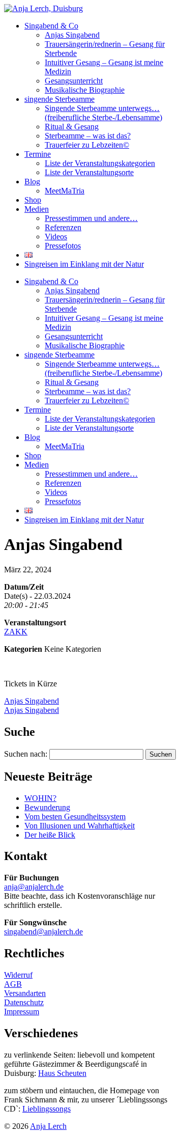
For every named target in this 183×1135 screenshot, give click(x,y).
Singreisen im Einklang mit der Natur (84, 264)
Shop (32, 200)
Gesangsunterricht (74, 80)
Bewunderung (47, 807)
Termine (37, 154)
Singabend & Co (51, 25)
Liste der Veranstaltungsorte (89, 172)
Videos (56, 236)
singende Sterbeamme (59, 99)
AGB (13, 984)
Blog (32, 181)
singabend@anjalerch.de (43, 931)
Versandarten (25, 993)
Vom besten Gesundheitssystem (75, 816)
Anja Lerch (48, 1126)
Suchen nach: (25, 754)
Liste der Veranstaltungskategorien (100, 163)
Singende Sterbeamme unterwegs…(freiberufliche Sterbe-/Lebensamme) (103, 113)
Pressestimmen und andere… (91, 218)
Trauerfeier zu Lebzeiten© (87, 145)
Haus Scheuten (62, 1073)
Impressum (21, 1011)
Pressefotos (63, 245)
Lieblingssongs (46, 1108)
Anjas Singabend (72, 35)
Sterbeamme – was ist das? (88, 135)
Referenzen (63, 227)
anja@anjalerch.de (34, 886)
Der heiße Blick (49, 835)
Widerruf (18, 975)
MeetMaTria (64, 190)
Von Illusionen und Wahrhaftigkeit (79, 825)
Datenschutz (24, 1002)
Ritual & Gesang (72, 126)
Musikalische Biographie (85, 90)
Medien (36, 209)
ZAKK (15, 631)
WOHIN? (40, 798)
